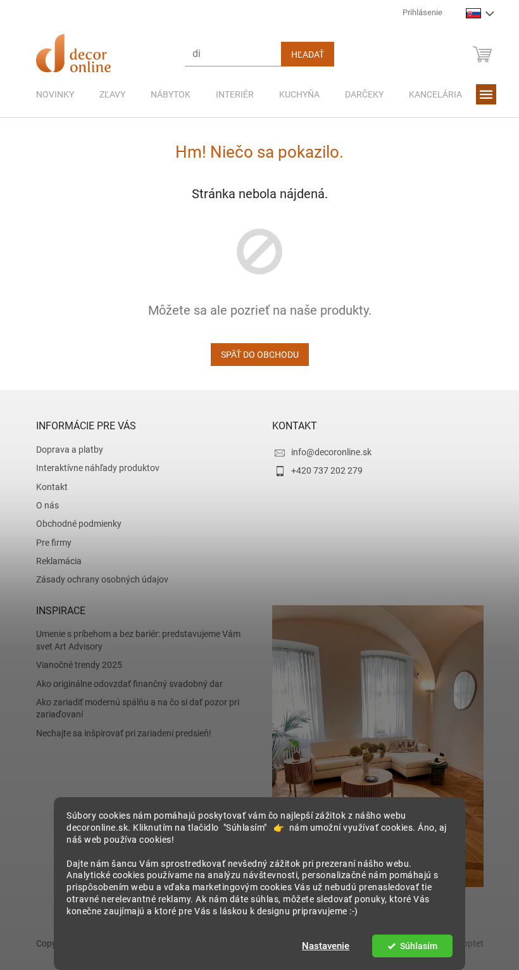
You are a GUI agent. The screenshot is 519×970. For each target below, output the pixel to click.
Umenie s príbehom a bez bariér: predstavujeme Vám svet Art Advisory (133, 640)
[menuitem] (50, 94)
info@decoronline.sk (327, 452)
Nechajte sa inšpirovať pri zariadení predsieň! (118, 733)
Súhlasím (413, 946)
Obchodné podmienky (73, 524)
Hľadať (302, 54)
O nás (42, 505)
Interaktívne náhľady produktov (92, 468)
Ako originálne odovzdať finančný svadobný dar (124, 684)
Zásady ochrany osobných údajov (97, 579)
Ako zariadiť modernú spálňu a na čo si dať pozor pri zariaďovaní (132, 708)
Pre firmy (48, 543)
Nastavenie (321, 946)
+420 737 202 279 (322, 470)
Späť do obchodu (255, 355)
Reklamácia (54, 561)
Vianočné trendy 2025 (74, 665)
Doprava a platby (64, 449)
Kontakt (47, 487)
